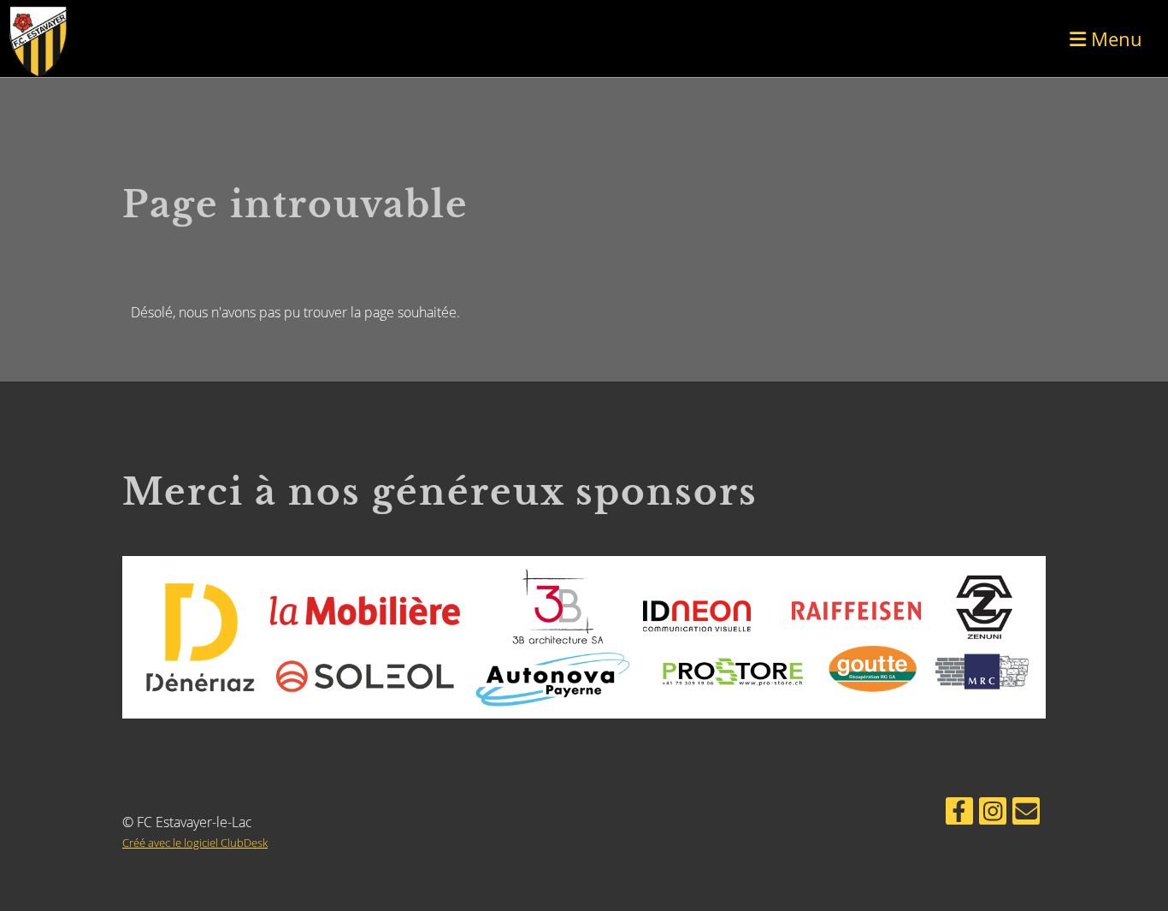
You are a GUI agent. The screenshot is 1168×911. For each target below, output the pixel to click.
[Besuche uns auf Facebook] (959, 814)
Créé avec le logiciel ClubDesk (195, 842)
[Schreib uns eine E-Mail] (1026, 814)
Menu (1114, 38)
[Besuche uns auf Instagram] (992, 814)
